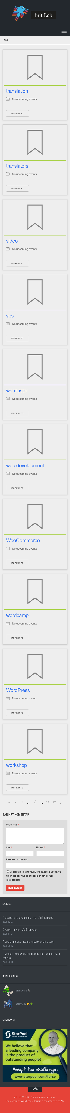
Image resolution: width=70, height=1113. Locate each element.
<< (9, 803)
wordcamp (17, 615)
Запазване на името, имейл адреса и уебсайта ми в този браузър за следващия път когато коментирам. (33, 875)
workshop (16, 764)
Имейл (40, 847)
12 (54, 802)
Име (9, 847)
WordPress (18, 690)
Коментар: (12, 824)
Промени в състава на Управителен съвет (28, 941)
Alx (62, 1101)
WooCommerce (23, 540)
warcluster (17, 390)
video (12, 240)
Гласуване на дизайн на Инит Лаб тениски (28, 917)
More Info (17, 113)
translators (17, 165)
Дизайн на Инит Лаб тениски (20, 929)
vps (10, 315)
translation (17, 90)
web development (25, 465)
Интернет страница (17, 859)
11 (47, 802)
